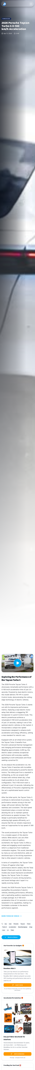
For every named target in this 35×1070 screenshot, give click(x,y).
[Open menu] (31, 4)
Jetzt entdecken (19, 1054)
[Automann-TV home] (4, 4)
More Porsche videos (10, 916)
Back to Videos (13, 937)
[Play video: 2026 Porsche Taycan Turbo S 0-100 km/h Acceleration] (17, 663)
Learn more (19, 985)
